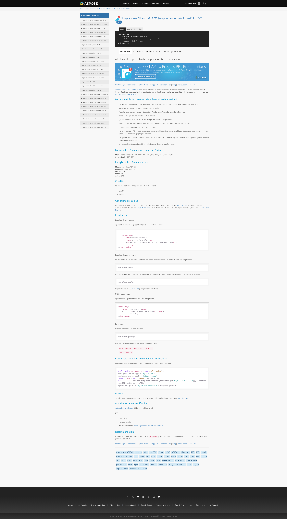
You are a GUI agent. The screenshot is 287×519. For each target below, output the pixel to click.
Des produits (82, 505)
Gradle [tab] (129, 29)
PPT (136, 456)
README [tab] (126, 51)
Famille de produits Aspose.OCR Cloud (94, 110)
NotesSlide (180, 464)
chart (189, 464)
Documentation (132, 85)
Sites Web (155, 3)
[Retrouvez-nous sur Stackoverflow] (148, 496)
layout (196, 464)
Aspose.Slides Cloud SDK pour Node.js (93, 73)
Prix (111, 505)
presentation (167, 460)
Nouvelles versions (98, 505)
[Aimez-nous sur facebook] (128, 496)
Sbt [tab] (140, 29)
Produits (126, 3)
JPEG (123, 460)
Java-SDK (153, 452)
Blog (174, 85)
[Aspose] (89, 3)
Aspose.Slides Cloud (138, 468)
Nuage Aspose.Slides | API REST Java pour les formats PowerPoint (161, 18)
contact (175, 516)
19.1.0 (119, 22)
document (162, 464)
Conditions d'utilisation (165, 516)
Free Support (182, 85)
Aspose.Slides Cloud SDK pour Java (125, 9)
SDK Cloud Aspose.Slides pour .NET (92, 49)
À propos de (214, 505)
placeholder (121, 464)
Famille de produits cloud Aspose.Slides (98, 9)
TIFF (140, 460)
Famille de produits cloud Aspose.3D (93, 123)
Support (145, 3)
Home (81, 9)
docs (118, 505)
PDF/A (204, 456)
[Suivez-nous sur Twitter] (133, 496)
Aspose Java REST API (125, 452)
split (136, 464)
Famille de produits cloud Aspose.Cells (94, 32)
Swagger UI (154, 85)
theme (153, 464)
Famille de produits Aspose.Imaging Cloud (95, 94)
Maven (139, 452)
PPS (147, 456)
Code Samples (165, 85)
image (171, 464)
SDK (145, 452)
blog (190, 505)
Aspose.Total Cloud (124, 456)
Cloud (161, 452)
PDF (198, 456)
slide (130, 464)
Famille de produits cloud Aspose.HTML (94, 127)
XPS (117, 460)
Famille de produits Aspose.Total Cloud (94, 20)
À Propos (166, 3)
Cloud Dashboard (143, 208)
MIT (192, 452)
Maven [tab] (122, 29)
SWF (158, 460)
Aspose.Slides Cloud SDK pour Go (91, 90)
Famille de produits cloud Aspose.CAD (94, 119)
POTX (173, 456)
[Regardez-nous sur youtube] (138, 496)
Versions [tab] (139, 51)
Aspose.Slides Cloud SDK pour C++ (92, 53)
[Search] (204, 3)
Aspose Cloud (182, 205)
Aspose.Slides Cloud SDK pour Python (93, 61)
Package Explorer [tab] (173, 51)
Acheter (135, 3)
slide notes (179, 460)
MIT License (182, 398)
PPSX (153, 456)
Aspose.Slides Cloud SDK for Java (127, 90)
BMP (135, 460)
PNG (129, 460)
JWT (197, 452)
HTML (152, 460)
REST (167, 452)
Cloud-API (185, 452)
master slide (191, 460)
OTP (192, 456)
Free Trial (192, 85)
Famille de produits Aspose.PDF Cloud (94, 28)
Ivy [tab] (135, 29)
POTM (180, 456)
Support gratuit (130, 505)
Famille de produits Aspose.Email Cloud (94, 36)
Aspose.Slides (122, 468)
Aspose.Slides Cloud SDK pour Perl (92, 82)
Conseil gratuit (146, 505)
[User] (199, 3)
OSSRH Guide (134, 289)
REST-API (175, 452)
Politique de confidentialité (151, 516)
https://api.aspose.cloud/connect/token (148, 426)
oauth (204, 452)
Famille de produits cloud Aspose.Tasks (94, 106)
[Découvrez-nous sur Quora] (153, 496)
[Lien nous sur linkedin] (143, 496)
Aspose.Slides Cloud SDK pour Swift (92, 86)
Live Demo (144, 85)
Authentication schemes (124, 408)
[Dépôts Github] (159, 496)
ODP (187, 456)
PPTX (142, 456)
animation (144, 464)
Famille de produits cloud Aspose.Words (95, 24)
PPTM (160, 456)
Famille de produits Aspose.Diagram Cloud (95, 102)
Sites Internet (201, 505)
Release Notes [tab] (154, 51)
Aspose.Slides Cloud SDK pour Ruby (92, 69)
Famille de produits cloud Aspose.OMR (94, 115)
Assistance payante (163, 505)
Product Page (120, 85)
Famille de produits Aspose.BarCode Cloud (95, 98)
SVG (146, 460)
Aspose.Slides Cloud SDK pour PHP (92, 57)
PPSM (166, 456)
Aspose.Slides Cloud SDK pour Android (93, 78)
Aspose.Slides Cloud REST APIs (126, 94)
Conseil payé (179, 505)
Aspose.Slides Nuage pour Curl (91, 45)
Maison (70, 505)
